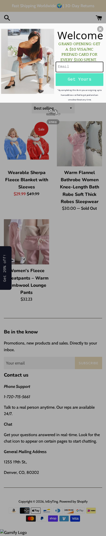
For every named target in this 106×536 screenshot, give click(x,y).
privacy (53, 121)
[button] (100, 29)
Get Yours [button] (80, 79)
